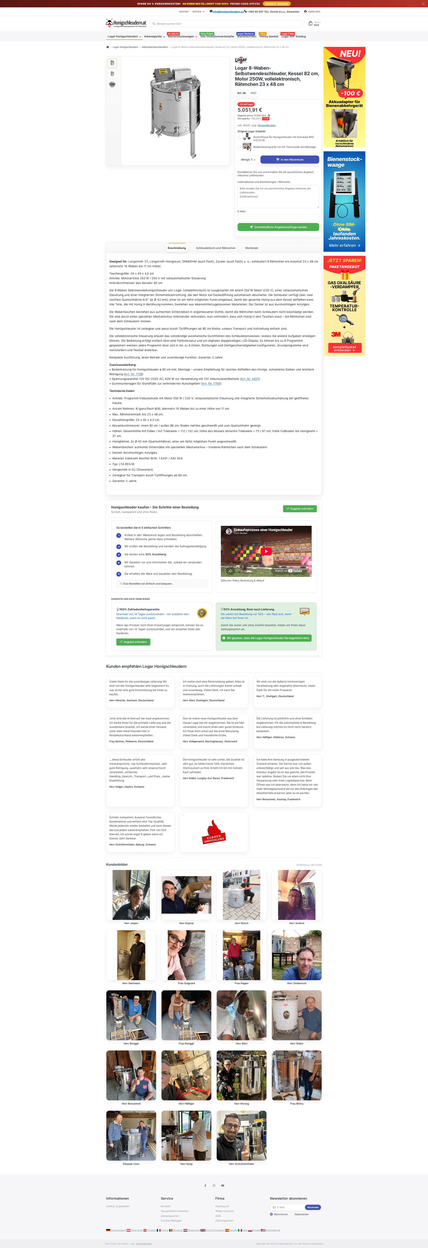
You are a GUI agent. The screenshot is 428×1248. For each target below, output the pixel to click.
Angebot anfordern (301, 508)
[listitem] (175, 110)
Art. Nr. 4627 (250, 379)
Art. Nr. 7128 (133, 374)
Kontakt (184, 11)
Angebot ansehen (276, 3)
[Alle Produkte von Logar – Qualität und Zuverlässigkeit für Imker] (241, 59)
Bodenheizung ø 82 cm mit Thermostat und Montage (285, 146)
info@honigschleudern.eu (228, 11)
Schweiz (151, 1230)
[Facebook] (205, 1185)
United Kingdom (215, 1230)
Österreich (136, 1230)
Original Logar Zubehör (251, 131)
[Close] (423, 4)
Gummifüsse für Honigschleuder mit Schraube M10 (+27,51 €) (283, 138)
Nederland (193, 1230)
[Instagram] (214, 1185)
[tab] (177, 248)
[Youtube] (222, 1185)
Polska (256, 1230)
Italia (244, 1230)
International (272, 1230)
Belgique (177, 1230)
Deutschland (118, 1230)
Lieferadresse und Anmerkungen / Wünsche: (264, 181)
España (233, 1230)
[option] (112, 63)
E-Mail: (242, 211)
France (164, 1230)
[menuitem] (124, 36)
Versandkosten (267, 125)
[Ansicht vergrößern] (175, 110)
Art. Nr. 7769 (211, 383)
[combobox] (227, 23)
